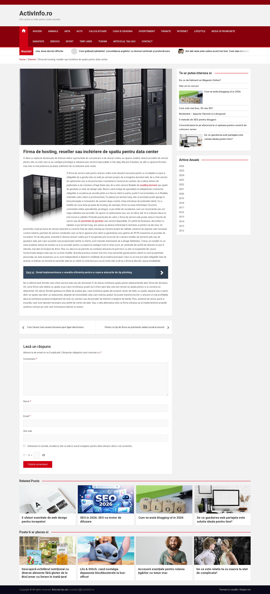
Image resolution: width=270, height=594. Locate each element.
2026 (181, 166)
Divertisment (147, 31)
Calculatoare (98, 31)
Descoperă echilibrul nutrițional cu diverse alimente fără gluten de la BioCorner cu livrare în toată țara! (45, 573)
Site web (27, 431)
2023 (181, 179)
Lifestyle (199, 31)
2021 (181, 189)
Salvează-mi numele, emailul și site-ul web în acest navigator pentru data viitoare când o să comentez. (80, 446)
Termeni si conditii (228, 589)
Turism (102, 41)
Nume (27, 401)
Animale (53, 31)
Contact (147, 41)
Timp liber (86, 41)
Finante (166, 31)
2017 (181, 207)
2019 (181, 198)
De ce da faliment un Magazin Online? (200, 80)
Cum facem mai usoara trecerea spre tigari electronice (55, 327)
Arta (67, 31)
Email (26, 416)
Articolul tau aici (124, 41)
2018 (181, 203)
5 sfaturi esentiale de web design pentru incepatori (44, 519)
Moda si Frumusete (223, 31)
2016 (181, 212)
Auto (79, 31)
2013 (181, 226)
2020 (181, 193)
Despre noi (245, 589)
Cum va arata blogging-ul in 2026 (222, 91)
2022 (181, 184)
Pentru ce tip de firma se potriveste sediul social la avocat (134, 327)
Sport (69, 41)
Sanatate (38, 41)
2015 (181, 216)
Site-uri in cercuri (189, 86)
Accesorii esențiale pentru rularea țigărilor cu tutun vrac (161, 571)
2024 (181, 175)
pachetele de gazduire (92, 221)
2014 (181, 221)
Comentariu (30, 359)
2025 (181, 170)
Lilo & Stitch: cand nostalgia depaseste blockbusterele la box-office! (103, 573)
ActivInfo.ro (35, 13)
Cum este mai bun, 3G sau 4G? (196, 108)
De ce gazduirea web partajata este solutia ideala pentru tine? (221, 519)
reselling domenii (148, 185)
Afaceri (37, 31)
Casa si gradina (122, 31)
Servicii (55, 41)
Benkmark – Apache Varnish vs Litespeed (202, 113)
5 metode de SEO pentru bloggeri (197, 119)
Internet (182, 31)
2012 (181, 230)
